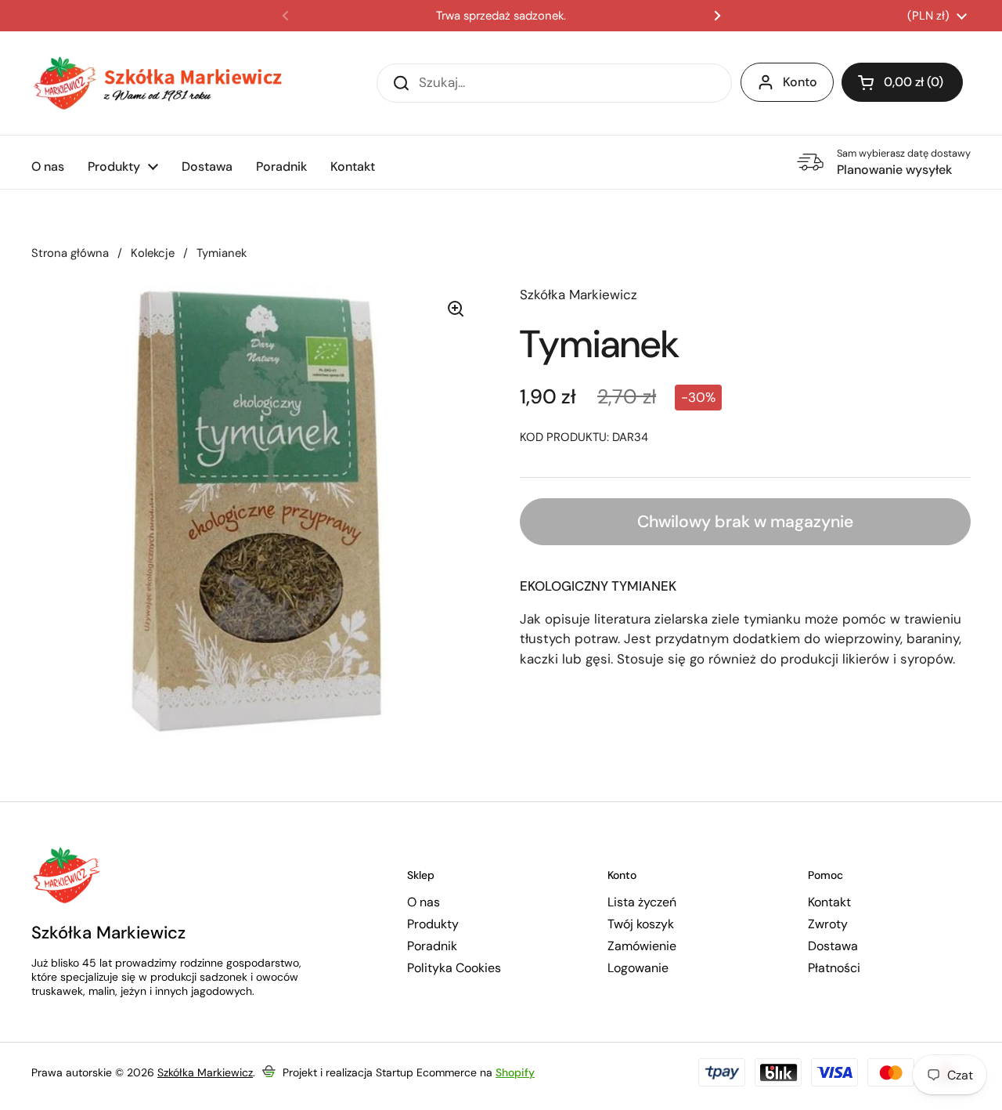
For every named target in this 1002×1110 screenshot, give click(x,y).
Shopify (515, 1072)
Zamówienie (641, 946)
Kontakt (829, 902)
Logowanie (638, 968)
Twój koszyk (640, 924)
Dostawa (833, 946)
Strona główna (70, 253)
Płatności (834, 968)
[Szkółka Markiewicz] (156, 83)
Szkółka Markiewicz (205, 1072)
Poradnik (432, 946)
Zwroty (828, 924)
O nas (423, 902)
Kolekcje (153, 253)
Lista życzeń (641, 902)
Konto (800, 82)
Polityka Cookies (454, 968)
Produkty (433, 924)
